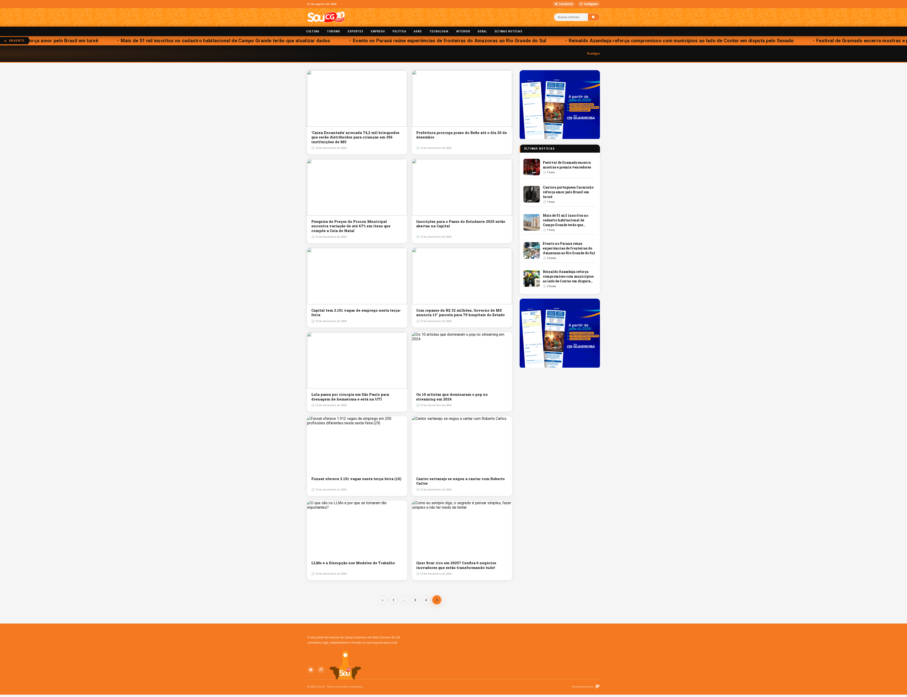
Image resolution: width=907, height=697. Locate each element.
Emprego (378, 31)
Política (399, 31)
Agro (418, 31)
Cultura (312, 31)
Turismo (333, 31)
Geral (482, 31)
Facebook (566, 4)
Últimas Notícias (508, 31)
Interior (463, 31)
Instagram (591, 4)
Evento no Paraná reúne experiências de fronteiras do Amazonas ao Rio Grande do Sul (421, 40)
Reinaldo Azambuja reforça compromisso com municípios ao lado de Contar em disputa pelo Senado (653, 40)
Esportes (355, 31)
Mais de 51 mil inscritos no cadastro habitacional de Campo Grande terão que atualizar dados (198, 40)
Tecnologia (439, 31)
